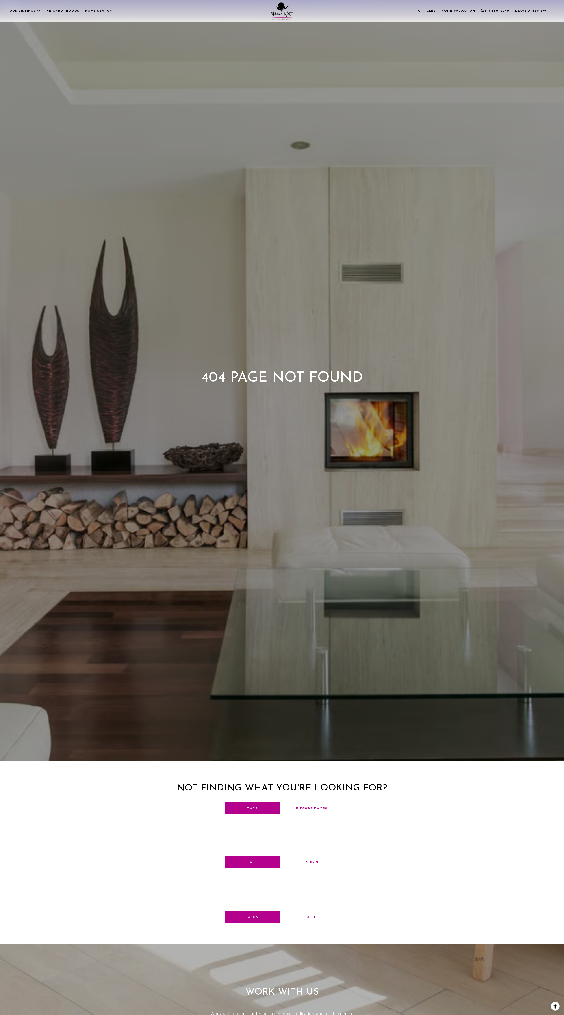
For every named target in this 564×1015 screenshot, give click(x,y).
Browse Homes (311, 808)
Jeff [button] (311, 917)
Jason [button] (252, 917)
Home (252, 808)
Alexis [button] (311, 862)
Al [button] (252, 862)
